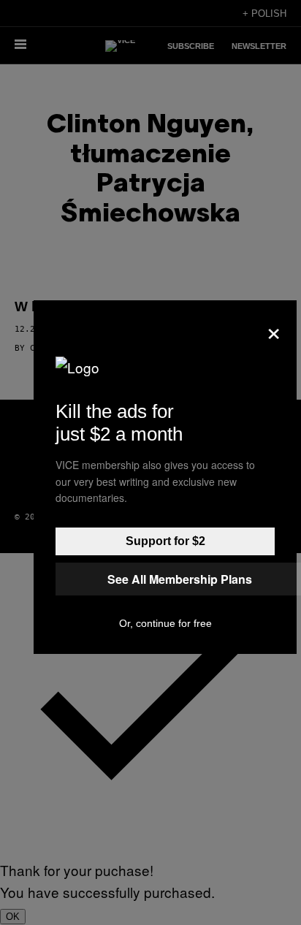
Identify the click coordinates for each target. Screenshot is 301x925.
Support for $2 (165, 541)
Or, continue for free (165, 623)
